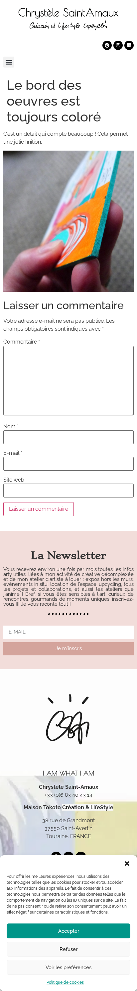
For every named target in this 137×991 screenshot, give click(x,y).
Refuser (68, 949)
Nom (11, 426)
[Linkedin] (129, 45)
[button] (127, 863)
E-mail (12, 453)
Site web (13, 480)
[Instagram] (118, 45)
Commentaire (21, 342)
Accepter (68, 931)
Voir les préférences (68, 967)
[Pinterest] (107, 45)
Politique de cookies (65, 982)
